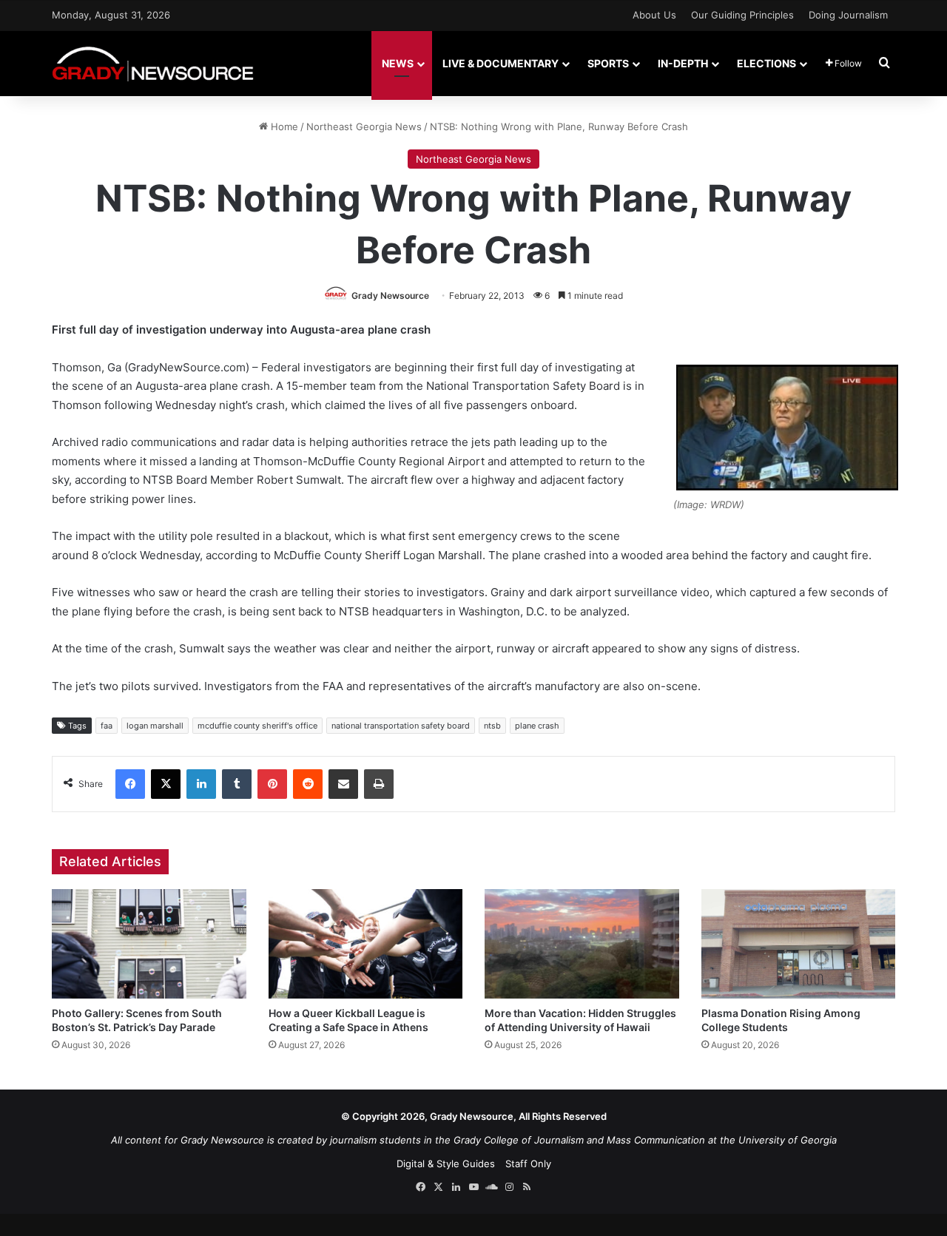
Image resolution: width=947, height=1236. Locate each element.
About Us (654, 15)
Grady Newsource (390, 295)
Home (283, 126)
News (398, 63)
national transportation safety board (400, 725)
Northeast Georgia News (364, 126)
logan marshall (155, 725)
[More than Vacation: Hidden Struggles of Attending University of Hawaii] (582, 944)
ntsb (492, 725)
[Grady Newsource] (153, 63)
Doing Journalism (848, 15)
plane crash (537, 725)
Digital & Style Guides (446, 1163)
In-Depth (683, 63)
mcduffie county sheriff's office (257, 725)
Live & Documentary (500, 63)
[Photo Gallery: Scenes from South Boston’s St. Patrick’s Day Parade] (149, 944)
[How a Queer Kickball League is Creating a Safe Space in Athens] (366, 944)
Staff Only (528, 1163)
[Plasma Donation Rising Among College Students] (798, 944)
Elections (766, 63)
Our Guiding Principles (742, 15)
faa (106, 725)
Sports (608, 63)
